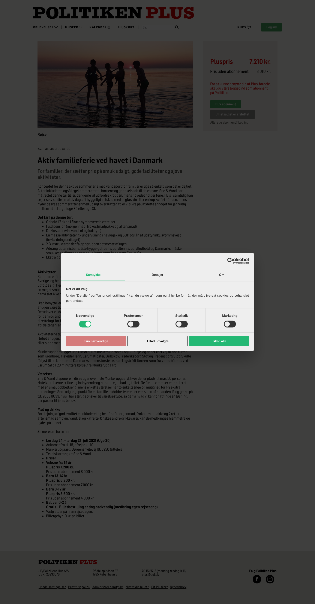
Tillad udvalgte (157, 341)
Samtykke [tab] (93, 275)
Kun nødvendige (96, 341)
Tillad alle (219, 341)
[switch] (133, 324)
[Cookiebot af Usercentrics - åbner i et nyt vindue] (230, 260)
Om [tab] (221, 275)
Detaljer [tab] (158, 275)
